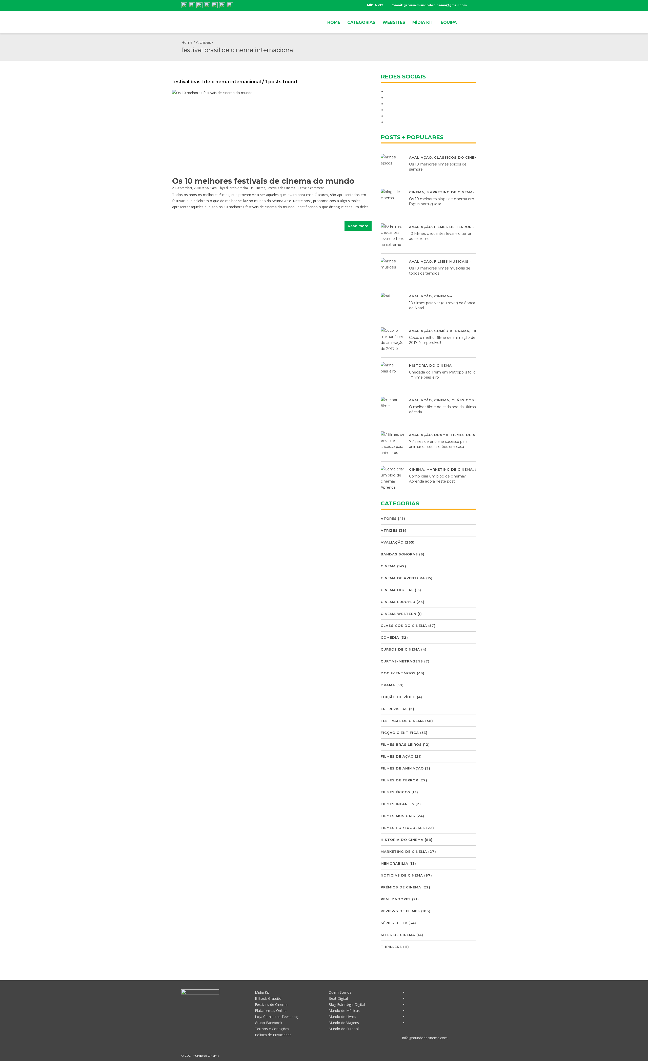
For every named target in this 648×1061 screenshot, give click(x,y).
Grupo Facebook (268, 1022)
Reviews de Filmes (400, 911)
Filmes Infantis (397, 804)
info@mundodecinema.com (425, 1037)
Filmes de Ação (467, 435)
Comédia (443, 331)
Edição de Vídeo (398, 697)
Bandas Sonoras (399, 554)
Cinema (259, 188)
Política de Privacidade (273, 1034)
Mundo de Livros (342, 1016)
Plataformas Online (271, 1010)
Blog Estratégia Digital (347, 1004)
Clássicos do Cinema (457, 157)
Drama (462, 331)
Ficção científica (400, 733)
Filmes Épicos (395, 792)
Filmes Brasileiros (401, 744)
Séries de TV (394, 923)
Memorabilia (394, 863)
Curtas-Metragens (402, 661)
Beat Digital (338, 998)
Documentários (398, 673)
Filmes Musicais (451, 261)
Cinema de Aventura (403, 578)
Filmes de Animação (402, 768)
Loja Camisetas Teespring (276, 1016)
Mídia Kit (262, 992)
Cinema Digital (397, 590)
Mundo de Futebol (344, 1028)
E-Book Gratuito (268, 998)
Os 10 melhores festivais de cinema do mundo (263, 181)
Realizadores (396, 899)
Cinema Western (398, 614)
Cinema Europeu (398, 602)
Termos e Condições (272, 1028)
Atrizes (389, 530)
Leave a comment (311, 188)
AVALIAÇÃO (420, 157)
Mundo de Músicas (344, 1010)
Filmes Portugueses (403, 828)
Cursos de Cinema (400, 649)
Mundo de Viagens (344, 1022)
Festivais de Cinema (281, 188)
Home (187, 42)
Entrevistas (394, 709)
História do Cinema (430, 365)
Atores (389, 518)
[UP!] (464, 1055)
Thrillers (391, 947)
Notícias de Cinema (402, 875)
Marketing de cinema (450, 192)
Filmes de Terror (453, 227)
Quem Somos (340, 992)
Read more (358, 226)
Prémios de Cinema (401, 887)
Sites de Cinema (398, 935)
